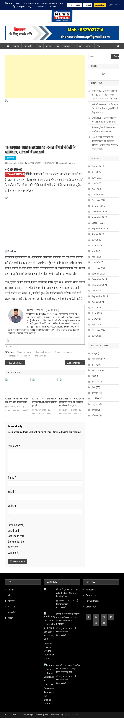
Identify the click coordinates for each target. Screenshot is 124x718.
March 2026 (97, 194)
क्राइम (94, 364)
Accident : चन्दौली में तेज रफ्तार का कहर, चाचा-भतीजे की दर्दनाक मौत (17, 400)
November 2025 (99, 217)
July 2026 (96, 172)
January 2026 (98, 206)
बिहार (39, 46)
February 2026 (98, 200)
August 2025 (98, 234)
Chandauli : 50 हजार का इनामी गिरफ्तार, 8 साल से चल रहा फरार (104, 120)
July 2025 (96, 240)
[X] (11, 169)
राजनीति (95, 398)
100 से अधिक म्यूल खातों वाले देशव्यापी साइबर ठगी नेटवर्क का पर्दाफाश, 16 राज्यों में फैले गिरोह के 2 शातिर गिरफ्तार (105, 143)
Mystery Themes (71, 715)
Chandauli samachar (64, 352)
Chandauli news (24, 352)
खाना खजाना (96, 370)
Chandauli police (43, 352)
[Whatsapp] (16, 169)
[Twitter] (8, 340)
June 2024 (97, 313)
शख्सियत (78, 46)
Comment (14, 446)
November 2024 (99, 285)
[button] (9, 223)
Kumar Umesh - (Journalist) (41, 163)
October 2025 (98, 223)
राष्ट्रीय (16, 46)
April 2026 (96, 189)
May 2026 (96, 183)
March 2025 (97, 262)
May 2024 (96, 319)
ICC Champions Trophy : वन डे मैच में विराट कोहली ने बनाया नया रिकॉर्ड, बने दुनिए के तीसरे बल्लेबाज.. (17, 363)
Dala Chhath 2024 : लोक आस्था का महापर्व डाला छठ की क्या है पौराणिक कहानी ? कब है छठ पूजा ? (71, 402)
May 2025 (96, 251)
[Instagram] (20, 169)
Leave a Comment (67, 163)
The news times (42, 356)
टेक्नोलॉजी (95, 381)
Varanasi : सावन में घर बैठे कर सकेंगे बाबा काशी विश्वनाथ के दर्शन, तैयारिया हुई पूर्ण (44, 402)
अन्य (88, 46)
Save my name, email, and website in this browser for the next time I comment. (16, 539)
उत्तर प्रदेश (28, 46)
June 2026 (97, 178)
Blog (99, 46)
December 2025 (99, 211)
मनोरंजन (67, 46)
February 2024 (98, 330)
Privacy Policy (92, 601)
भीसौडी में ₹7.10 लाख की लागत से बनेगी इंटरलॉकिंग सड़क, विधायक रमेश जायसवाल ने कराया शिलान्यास (104, 95)
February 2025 (98, 268)
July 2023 (96, 336)
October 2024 (98, 290)
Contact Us (91, 595)
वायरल (48, 46)
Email (12, 491)
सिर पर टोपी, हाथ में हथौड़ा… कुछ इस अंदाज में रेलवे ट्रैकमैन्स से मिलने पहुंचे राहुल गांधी (67, 593)
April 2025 (96, 257)
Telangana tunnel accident (18, 356)
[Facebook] (7, 169)
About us (90, 589)
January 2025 (98, 274)
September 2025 (100, 228)
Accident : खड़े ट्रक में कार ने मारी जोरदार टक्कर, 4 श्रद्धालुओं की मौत (76, 363)
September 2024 (100, 296)
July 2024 (96, 307)
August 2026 (98, 166)
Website (12, 506)
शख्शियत (95, 415)
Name (12, 477)
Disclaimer (91, 606)
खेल (57, 46)
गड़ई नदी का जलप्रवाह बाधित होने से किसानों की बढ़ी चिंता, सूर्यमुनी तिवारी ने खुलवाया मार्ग (105, 108)
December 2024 (99, 279)
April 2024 (96, 324)
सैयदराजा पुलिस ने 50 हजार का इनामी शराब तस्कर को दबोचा (103, 129)
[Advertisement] (45, 76)
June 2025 (97, 245)
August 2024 (98, 302)
